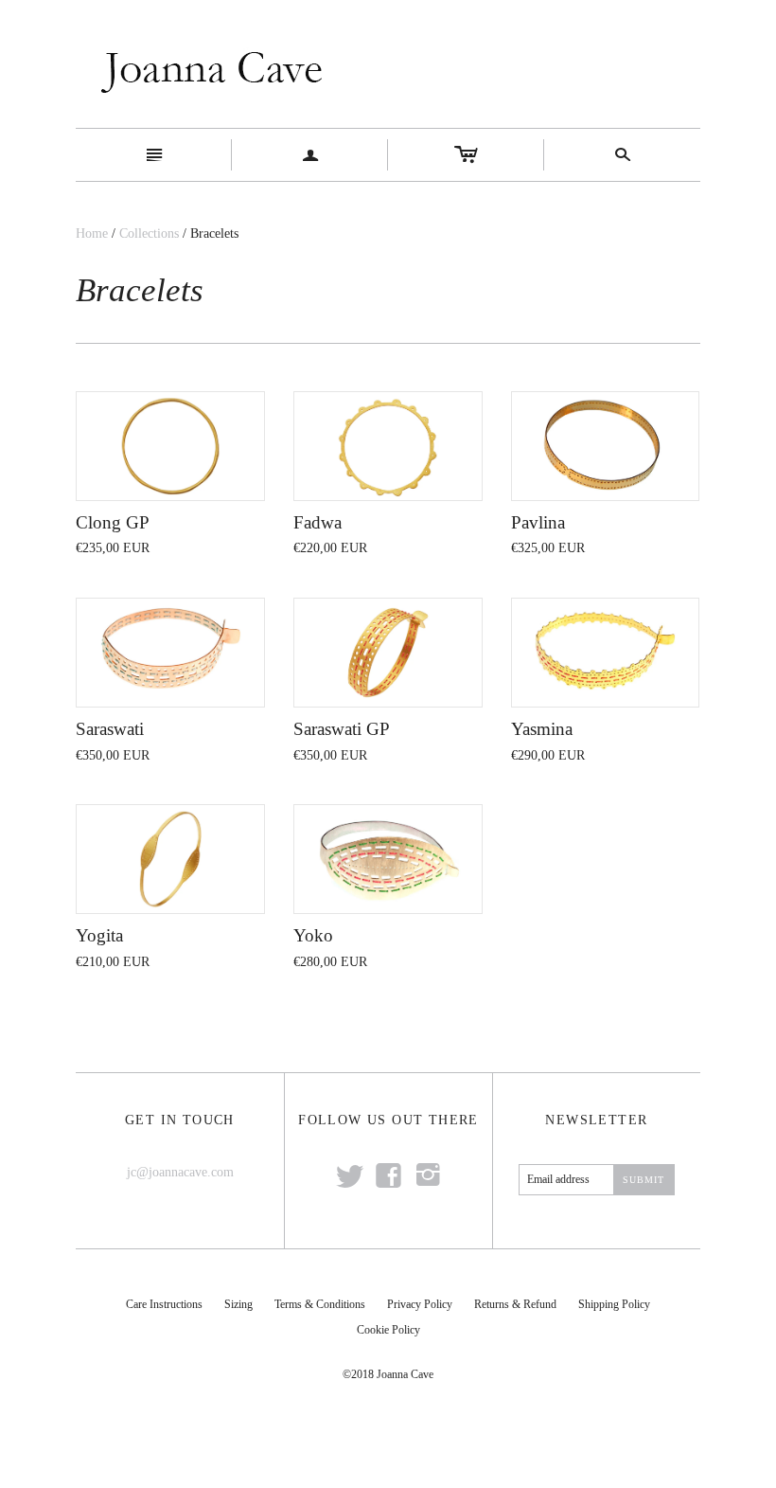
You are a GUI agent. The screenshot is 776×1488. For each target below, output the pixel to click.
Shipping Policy (614, 1304)
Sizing (238, 1304)
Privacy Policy (419, 1304)
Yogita (99, 935)
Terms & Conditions (319, 1304)
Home (92, 233)
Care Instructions (164, 1304)
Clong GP (113, 522)
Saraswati (110, 729)
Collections (149, 233)
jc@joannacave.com (180, 1172)
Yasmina (542, 729)
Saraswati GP (341, 729)
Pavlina (538, 522)
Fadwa (317, 522)
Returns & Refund (515, 1304)
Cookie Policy (388, 1329)
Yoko (313, 935)
